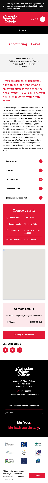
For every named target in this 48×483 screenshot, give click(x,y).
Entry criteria (11, 179)
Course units (11, 161)
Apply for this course (25, 334)
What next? (10, 170)
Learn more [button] (8, 479)
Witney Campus (30, 239)
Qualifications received (16, 198)
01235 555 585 (25, 391)
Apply (25, 30)
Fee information (12, 188)
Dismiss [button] (37, 475)
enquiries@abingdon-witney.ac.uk (29, 316)
